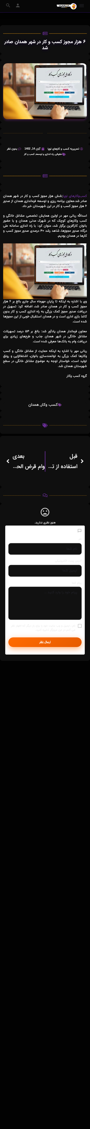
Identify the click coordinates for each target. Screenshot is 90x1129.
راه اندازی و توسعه (45, 154)
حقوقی (58, 154)
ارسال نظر (45, 642)
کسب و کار (29, 154)
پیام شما (77, 583)
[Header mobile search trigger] (8, 5)
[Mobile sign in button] (18, 5)
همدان (33, 404)
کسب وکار (49, 404)
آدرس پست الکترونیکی (68, 561)
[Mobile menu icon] (82, 6)
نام (80, 539)
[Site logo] (66, 6)
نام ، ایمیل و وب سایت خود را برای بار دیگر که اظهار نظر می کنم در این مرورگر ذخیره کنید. (43, 628)
